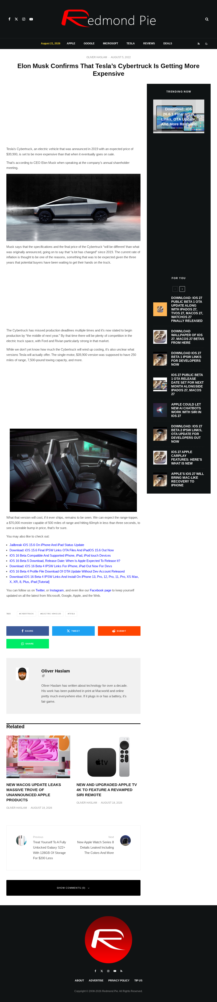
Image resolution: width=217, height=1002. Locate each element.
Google (89, 43)
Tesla (131, 43)
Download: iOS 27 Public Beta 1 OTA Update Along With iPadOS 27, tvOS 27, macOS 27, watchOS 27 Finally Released (187, 309)
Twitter (40, 590)
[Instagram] (23, 19)
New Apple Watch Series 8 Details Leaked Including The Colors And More (95, 845)
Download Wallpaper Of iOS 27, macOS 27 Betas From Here (187, 336)
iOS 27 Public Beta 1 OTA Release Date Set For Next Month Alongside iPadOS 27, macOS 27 (187, 384)
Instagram (57, 590)
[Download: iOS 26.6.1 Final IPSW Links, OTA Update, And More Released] (178, 116)
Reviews (149, 43)
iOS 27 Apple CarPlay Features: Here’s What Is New (186, 457)
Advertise (96, 980)
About (79, 980)
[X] (16, 19)
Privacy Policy (118, 980)
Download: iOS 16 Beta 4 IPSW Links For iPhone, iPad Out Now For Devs (61, 566)
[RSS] (198, 43)
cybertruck (27, 614)
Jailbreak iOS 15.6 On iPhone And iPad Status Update (47, 545)
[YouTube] (31, 19)
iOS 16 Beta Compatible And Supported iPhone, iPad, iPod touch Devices (60, 555)
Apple (71, 43)
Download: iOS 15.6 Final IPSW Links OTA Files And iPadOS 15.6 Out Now (62, 550)
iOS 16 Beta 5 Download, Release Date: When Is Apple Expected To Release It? (65, 561)
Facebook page (100, 590)
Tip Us (138, 980)
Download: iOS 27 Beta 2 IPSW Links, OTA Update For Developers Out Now (186, 433)
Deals (167, 43)
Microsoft (110, 43)
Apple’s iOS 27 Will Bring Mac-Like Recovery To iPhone (187, 479)
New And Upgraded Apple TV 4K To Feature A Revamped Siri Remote (107, 790)
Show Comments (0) (71, 888)
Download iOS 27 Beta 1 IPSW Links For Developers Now (186, 358)
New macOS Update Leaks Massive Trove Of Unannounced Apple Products (33, 792)
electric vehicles (51, 614)
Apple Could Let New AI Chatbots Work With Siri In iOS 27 (186, 410)
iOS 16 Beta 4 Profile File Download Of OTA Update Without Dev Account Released (67, 571)
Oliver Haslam (96, 57)
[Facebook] (9, 19)
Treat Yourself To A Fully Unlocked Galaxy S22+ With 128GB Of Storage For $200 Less (49, 848)
